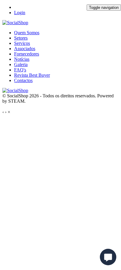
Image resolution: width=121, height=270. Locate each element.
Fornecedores (26, 53)
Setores (21, 37)
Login (19, 12)
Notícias (21, 59)
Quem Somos (26, 32)
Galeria (21, 64)
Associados (24, 48)
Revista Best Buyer (32, 75)
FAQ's (20, 69)
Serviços (22, 43)
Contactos (23, 80)
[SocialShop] (15, 22)
